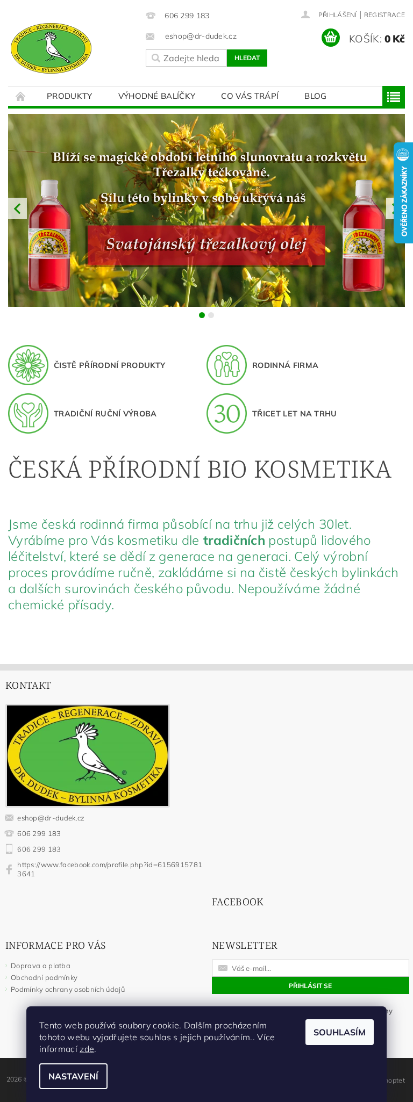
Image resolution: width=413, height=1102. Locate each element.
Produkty (69, 96)
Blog (315, 96)
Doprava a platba (40, 965)
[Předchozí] (17, 208)
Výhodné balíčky (157, 96)
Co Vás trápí (250, 96)
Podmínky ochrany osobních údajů (68, 989)
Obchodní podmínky (44, 977)
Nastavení (73, 1076)
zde (87, 1048)
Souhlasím (340, 1032)
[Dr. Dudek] (71, 48)
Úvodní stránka (21, 96)
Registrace (384, 15)
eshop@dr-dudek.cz (50, 817)
